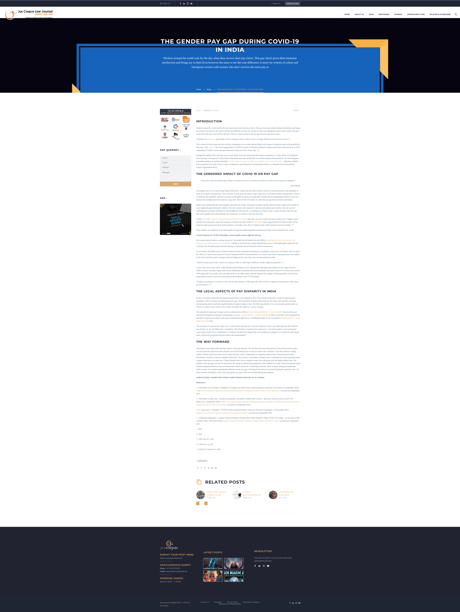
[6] (210, 285)
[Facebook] (180, 4)
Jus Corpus (164, 606)
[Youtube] (268, 566)
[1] (290, 139)
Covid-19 (202, 461)
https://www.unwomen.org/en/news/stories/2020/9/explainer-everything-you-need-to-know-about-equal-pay (238, 391)
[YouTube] (191, 4)
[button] (197, 503)
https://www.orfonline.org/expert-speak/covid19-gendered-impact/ (222, 413)
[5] (283, 262)
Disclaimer (218, 602)
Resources (384, 14)
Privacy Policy (232, 602)
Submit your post (292, 3)
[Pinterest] (205, 468)
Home (347, 14)
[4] (232, 243)
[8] (267, 315)
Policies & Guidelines (440, 14)
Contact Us (276, 3)
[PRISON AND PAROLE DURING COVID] (201, 495)
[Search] (455, 14)
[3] (292, 225)
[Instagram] (188, 4)
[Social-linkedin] (259, 566)
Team (371, 14)
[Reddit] (216, 468)
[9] (208, 321)
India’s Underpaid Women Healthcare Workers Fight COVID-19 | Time (251, 421)
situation (212, 147)
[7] (282, 312)
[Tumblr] (209, 468)
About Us (359, 14)
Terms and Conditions (251, 602)
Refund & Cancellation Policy (230, 604)
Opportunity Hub (416, 14)
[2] (259, 150)
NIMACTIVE (176, 603)
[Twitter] (201, 468)
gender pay (211, 139)
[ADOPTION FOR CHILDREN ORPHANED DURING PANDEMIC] (274, 495)
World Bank (257, 222)
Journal (398, 14)
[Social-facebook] (255, 566)
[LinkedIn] (184, 4)
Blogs (198, 110)
